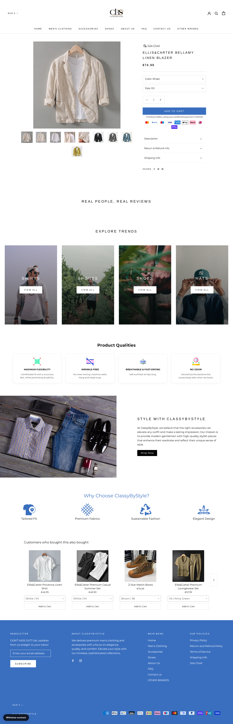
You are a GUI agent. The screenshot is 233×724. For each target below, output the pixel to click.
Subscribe (23, 663)
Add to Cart (44, 606)
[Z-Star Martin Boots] (140, 566)
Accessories (88, 29)
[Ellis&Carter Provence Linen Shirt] (44, 566)
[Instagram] (80, 660)
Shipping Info (152, 157)
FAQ (144, 29)
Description (151, 138)
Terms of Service (200, 651)
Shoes (109, 29)
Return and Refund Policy (206, 646)
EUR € (12, 13)
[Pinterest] (162, 169)
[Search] (216, 13)
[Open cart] (223, 13)
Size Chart (196, 663)
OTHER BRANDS (188, 29)
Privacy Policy (198, 640)
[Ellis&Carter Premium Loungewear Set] (188, 566)
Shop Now (147, 452)
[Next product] (214, 580)
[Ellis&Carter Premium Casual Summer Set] (92, 566)
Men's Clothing (60, 29)
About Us (128, 29)
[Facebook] (154, 169)
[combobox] (44, 599)
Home (38, 29)
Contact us (162, 29)
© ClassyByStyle (24, 714)
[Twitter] (158, 169)
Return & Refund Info (156, 148)
